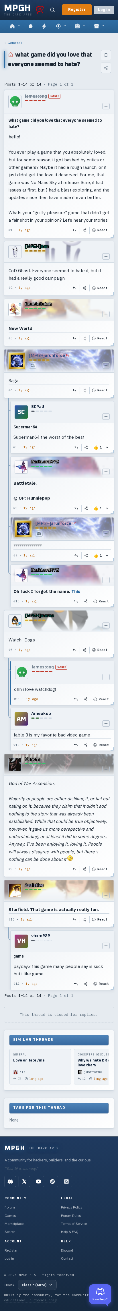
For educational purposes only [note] (52, 1297)
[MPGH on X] (24, 1181)
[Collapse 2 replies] (9, 706)
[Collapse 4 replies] (9, 504)
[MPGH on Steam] (52, 1181)
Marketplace (14, 1223)
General (15, 42)
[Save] (106, 55)
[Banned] (14, 101)
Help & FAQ (69, 1231)
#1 (11, 230)
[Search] (52, 9)
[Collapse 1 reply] (9, 960)
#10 (16, 601)
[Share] (106, 68)
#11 (17, 699)
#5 (15, 447)
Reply (75, 230)
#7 (15, 555)
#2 (11, 288)
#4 (11, 390)
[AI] (80, 26)
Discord (67, 1250)
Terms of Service (74, 1223)
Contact (67, 1258)
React (102, 230)
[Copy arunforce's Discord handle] (32, 365)
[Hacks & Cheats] (61, 26)
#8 (11, 650)
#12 (16, 745)
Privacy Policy (71, 1207)
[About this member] (106, 106)
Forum (10, 1207)
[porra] (40, 10)
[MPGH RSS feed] (66, 1181)
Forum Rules (71, 1215)
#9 (11, 869)
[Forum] (15, 26)
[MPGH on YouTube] (38, 1181)
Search (10, 1231)
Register (77, 10)
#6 (15, 508)
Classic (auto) (34, 1285)
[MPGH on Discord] (10, 1181)
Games (10, 1215)
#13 (12, 919)
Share (85, 230)
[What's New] (44, 26)
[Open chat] (30, 26)
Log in (104, 10)
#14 (16, 984)
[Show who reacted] (107, 447)
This (75, 591)
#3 (11, 338)
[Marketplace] (99, 26)
